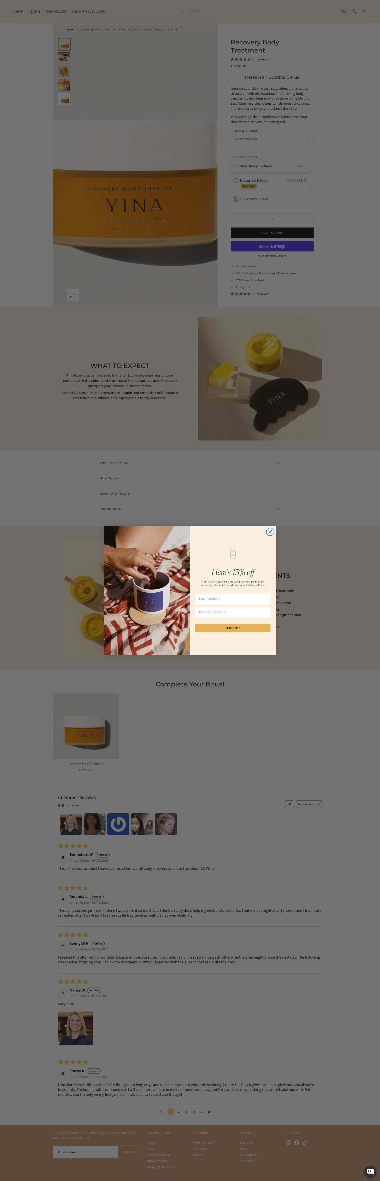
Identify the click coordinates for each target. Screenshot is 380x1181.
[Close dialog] (270, 532)
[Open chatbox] (370, 1172)
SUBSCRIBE (233, 628)
